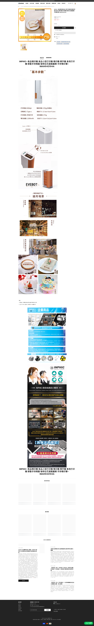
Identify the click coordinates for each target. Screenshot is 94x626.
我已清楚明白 (57, 30)
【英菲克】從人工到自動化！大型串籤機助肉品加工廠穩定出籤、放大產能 (62, 583)
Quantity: (55, 23)
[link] (25, 502)
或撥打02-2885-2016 (51, 0)
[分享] (75, 28)
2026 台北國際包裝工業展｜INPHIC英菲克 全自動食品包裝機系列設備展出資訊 (27, 551)
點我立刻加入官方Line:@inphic (44, 0)
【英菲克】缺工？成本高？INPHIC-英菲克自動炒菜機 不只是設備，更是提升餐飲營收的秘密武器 (62, 569)
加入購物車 (64, 27)
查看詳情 (23, 580)
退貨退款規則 (49, 57)
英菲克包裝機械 (56, 611)
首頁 (18, 6)
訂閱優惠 (47, 609)
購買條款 (60, 30)
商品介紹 (42, 57)
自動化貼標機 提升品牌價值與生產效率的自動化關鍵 (62, 549)
